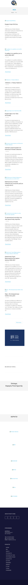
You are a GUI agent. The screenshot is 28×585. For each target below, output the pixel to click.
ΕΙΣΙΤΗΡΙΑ (8, 560)
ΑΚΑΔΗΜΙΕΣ (8, 562)
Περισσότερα (8, 71)
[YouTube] (12, 517)
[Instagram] (6, 517)
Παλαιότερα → (19, 322)
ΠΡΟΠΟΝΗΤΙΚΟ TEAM (10, 555)
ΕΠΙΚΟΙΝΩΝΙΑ (8, 570)
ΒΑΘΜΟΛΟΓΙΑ (9, 558)
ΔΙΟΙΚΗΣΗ (8, 564)
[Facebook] (9, 517)
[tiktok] (18, 517)
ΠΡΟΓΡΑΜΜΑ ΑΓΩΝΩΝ (10, 557)
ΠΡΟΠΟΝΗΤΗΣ (9, 553)
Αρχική (12, 12)
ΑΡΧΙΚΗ (7, 547)
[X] (15, 517)
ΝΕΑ (7, 549)
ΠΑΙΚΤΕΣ (8, 551)
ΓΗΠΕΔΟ (7, 568)
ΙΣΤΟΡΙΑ (7, 566)
